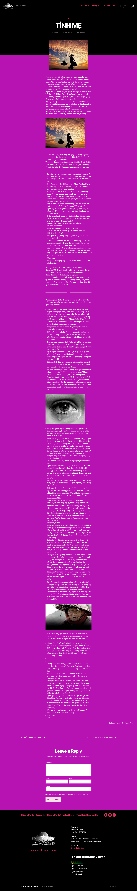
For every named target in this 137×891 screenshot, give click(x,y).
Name (48, 778)
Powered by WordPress (47, 886)
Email (71, 778)
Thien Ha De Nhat (32, 886)
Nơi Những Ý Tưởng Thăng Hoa (44, 850)
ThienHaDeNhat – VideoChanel (60, 815)
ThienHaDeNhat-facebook (32, 815)
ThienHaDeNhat (77, 848)
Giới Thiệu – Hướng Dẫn (92, 6)
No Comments (81, 32)
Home (81, 6)
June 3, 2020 (69, 32)
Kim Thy (57, 32)
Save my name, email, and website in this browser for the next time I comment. (68, 794)
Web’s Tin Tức (106, 6)
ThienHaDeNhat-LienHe (87, 815)
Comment (49, 762)
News (68, 18)
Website (48, 786)
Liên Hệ (115, 6)
